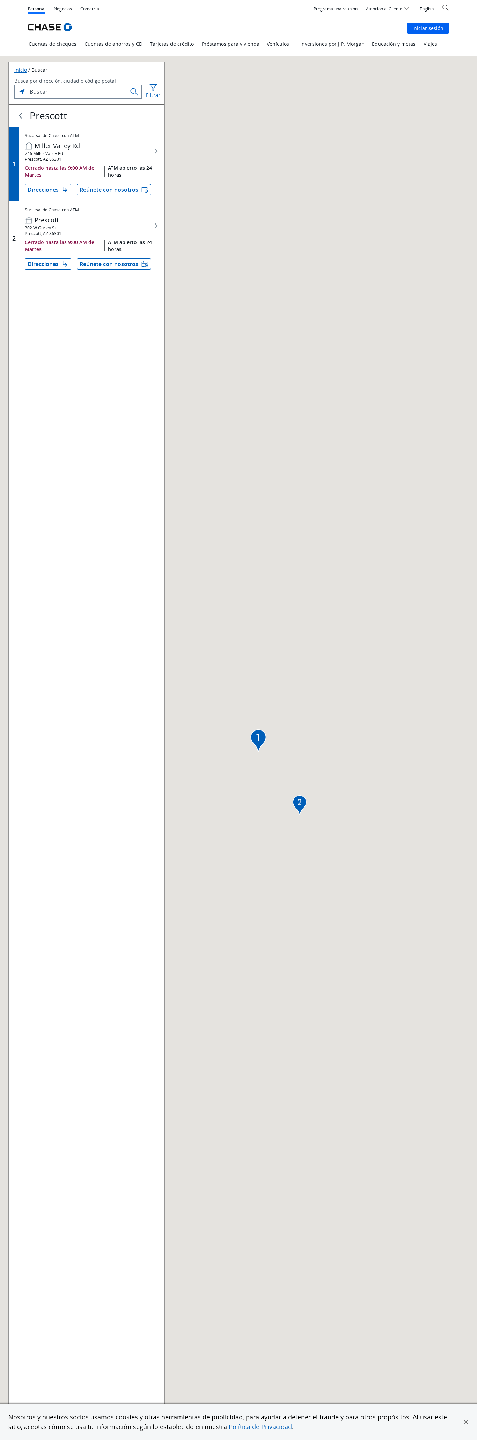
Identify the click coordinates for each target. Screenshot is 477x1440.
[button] (466, 1422)
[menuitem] (336, 9)
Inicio (20, 70)
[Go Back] (20, 115)
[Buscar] (134, 92)
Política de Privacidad (260, 1427)
